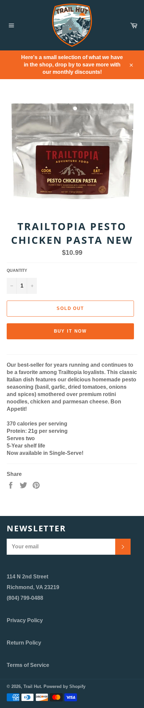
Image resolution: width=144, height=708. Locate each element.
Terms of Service (28, 665)
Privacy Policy (25, 620)
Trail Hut (32, 686)
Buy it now (70, 331)
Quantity (17, 270)
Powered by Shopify (64, 686)
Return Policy (24, 643)
